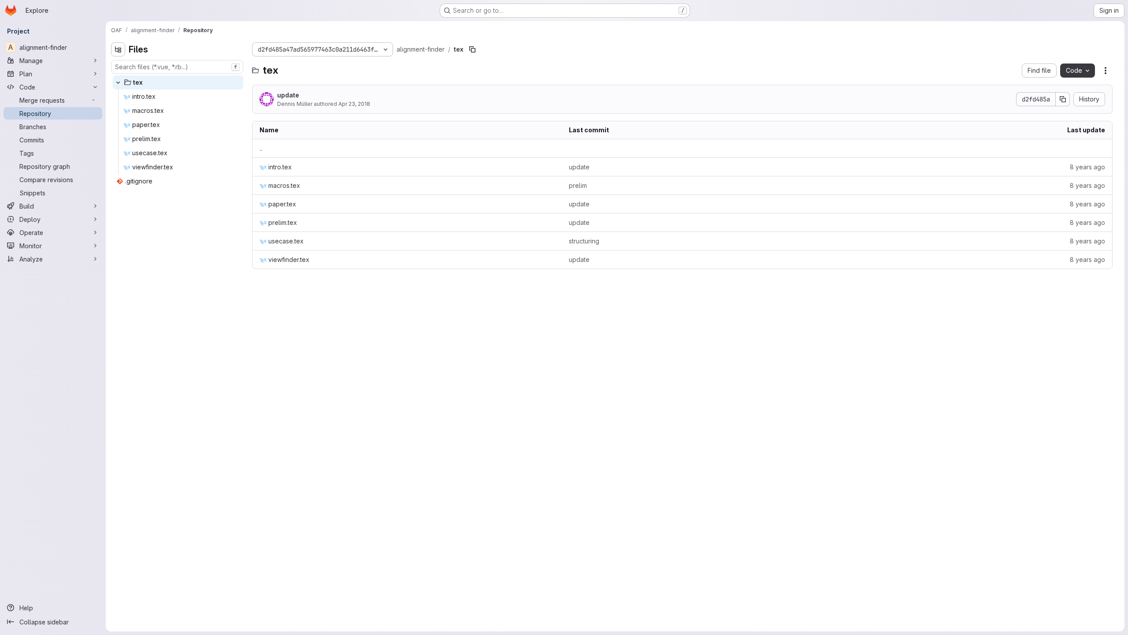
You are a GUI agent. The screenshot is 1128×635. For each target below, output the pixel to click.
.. (261, 148)
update (288, 95)
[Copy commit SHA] (1063, 99)
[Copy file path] (472, 49)
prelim (578, 185)
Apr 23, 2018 (354, 104)
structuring (584, 241)
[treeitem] (178, 82)
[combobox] (177, 67)
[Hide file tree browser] (118, 49)
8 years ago (1087, 167)
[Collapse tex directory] (118, 82)
